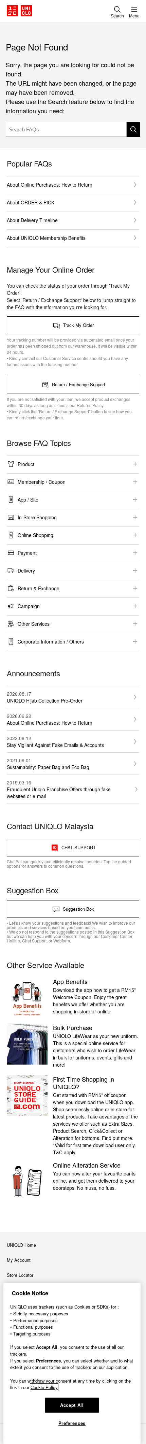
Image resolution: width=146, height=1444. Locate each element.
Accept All (72, 1405)
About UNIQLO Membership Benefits (46, 237)
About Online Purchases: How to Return (49, 184)
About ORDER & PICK (30, 202)
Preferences (72, 1423)
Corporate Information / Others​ (51, 641)
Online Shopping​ (35, 535)
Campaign (29, 606)
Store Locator (20, 1275)
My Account (19, 1260)
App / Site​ (28, 499)
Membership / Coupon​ (42, 481)
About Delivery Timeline (32, 220)
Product (26, 464)
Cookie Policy (44, 1387)
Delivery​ (26, 570)
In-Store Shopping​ (37, 517)
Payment (27, 552)
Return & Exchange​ (38, 588)
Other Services (34, 623)
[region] (72, 1363)
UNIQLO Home (21, 1245)
